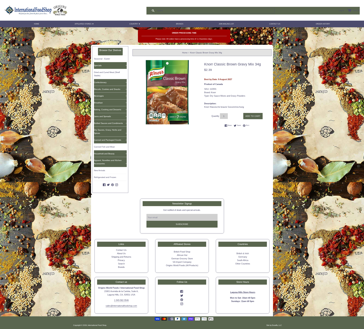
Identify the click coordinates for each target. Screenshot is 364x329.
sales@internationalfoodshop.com (121, 306)
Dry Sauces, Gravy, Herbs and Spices (110, 131)
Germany (242, 257)
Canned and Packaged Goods (110, 140)
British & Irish (242, 253)
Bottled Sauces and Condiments (110, 123)
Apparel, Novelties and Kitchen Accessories (110, 162)
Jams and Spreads (110, 116)
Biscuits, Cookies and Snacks (110, 89)
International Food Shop (97, 325)
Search (121, 263)
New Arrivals (99, 170)
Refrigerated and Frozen (105, 177)
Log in (341, 10)
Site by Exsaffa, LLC (274, 325)
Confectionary (110, 82)
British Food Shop (182, 251)
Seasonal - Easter (102, 59)
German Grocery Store (182, 258)
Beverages (110, 96)
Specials (110, 65)
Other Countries (242, 263)
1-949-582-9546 (121, 300)
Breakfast (110, 103)
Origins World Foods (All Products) (182, 265)
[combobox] (217, 10)
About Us (121, 253)
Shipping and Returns (121, 257)
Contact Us (121, 250)
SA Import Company (182, 262)
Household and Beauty (110, 153)
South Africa (242, 260)
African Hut (182, 255)
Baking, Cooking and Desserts (110, 109)
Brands (121, 267)
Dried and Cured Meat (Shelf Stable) (107, 74)
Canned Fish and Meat (104, 147)
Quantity (215, 116)
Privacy (121, 260)
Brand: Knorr (210, 92)
